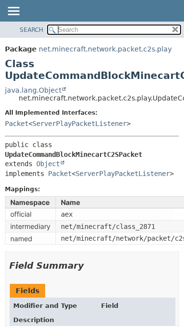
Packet (16, 123)
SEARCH (31, 29)
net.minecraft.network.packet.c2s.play (105, 49)
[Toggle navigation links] (13, 12)
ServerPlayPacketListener (79, 123)
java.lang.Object (33, 90)
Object (48, 164)
